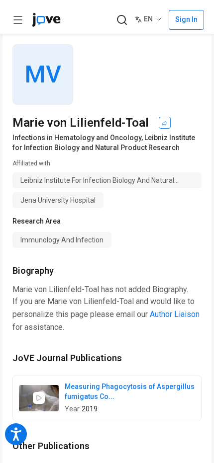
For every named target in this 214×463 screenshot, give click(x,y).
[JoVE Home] (46, 20)
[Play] (39, 398)
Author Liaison (175, 314)
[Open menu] (18, 20)
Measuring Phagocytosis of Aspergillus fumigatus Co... (130, 391)
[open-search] (121, 20)
